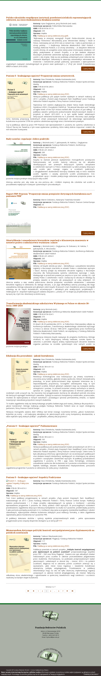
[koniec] (72, 591)
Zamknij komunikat (91, 674)
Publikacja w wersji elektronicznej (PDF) (53, 94)
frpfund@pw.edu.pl (52, 637)
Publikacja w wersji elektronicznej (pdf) (52, 36)
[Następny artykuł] (67, 591)
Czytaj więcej (88, 68)
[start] (28, 591)
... (54, 591)
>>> (60, 521)
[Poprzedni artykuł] (33, 591)
